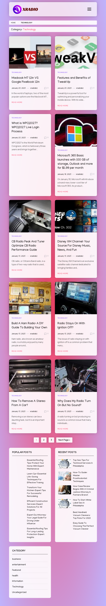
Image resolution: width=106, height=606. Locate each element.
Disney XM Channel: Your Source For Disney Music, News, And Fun (74, 246)
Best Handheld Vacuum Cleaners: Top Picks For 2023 (82, 515)
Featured (16, 570)
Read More (17, 102)
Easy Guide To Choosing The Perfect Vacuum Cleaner (83, 526)
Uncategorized (19, 592)
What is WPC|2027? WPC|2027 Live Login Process (25, 127)
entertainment (19, 564)
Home (13, 23)
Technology (17, 72)
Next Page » (64, 439)
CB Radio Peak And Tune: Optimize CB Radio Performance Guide (28, 246)
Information (17, 581)
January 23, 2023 (19, 88)
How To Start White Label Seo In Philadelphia (82, 503)
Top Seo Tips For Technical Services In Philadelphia (83, 463)
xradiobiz (34, 88)
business (16, 558)
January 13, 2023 (18, 256)
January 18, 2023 (64, 174)
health (15, 575)
